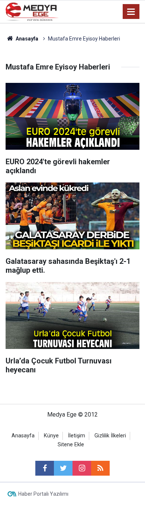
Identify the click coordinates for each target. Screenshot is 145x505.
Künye (51, 436)
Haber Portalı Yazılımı (43, 494)
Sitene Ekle (71, 444)
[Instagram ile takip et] (81, 468)
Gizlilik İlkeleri (110, 436)
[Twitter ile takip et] (63, 468)
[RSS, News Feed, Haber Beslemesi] (100, 468)
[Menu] (131, 12)
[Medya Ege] (32, 10)
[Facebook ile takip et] (44, 468)
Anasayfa (23, 436)
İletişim (76, 436)
